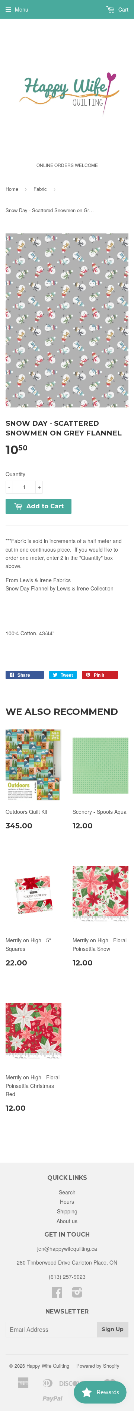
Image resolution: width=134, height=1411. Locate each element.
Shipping (67, 1211)
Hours (67, 1201)
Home (12, 188)
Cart (122, 9)
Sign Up (113, 1329)
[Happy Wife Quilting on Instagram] (77, 1294)
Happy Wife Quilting (47, 1365)
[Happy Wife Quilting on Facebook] (57, 1294)
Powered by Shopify (97, 1365)
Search (67, 1192)
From (38, 580)
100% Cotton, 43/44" (30, 633)
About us (67, 1221)
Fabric (40, 188)
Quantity (15, 474)
